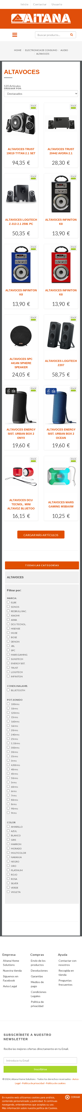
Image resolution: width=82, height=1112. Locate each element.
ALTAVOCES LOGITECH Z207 (61, 363)
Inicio (24, 4)
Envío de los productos (38, 962)
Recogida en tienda (66, 972)
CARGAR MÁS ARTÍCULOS (40, 535)
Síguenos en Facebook (10, 978)
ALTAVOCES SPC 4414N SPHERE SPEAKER (21, 363)
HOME (17, 50)
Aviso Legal (10, 986)
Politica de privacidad (37, 1004)
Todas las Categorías (42, 565)
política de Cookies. (47, 1108)
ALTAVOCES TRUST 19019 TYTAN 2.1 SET (21, 151)
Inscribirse (40, 1069)
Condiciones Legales (38, 994)
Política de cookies (56, 1083)
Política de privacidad (33, 1083)
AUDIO (64, 50)
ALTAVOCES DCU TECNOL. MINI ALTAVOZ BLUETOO (21, 504)
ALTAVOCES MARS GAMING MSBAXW (61, 504)
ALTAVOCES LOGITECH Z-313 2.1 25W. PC (21, 221)
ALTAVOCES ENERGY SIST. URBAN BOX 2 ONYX (21, 433)
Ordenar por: (13, 88)
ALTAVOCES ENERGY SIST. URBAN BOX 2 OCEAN (61, 433)
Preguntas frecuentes (65, 982)
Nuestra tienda (12, 970)
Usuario (57, 4)
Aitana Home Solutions (11, 962)
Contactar (40, 4)
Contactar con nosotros (67, 962)
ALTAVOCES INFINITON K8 (61, 221)
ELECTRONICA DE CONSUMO (41, 50)
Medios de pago (37, 984)
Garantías (37, 976)
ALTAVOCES (42, 53)
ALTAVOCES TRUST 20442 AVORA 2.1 (61, 151)
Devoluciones (39, 970)
